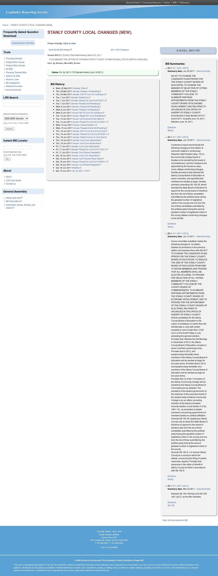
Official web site (14, 197)
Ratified (76, 167)
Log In (103, 547)
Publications (184, 3)
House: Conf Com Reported (86, 155)
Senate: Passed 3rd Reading (86, 106)
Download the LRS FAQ (23, 42)
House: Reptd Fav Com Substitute (89, 115)
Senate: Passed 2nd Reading (85, 103)
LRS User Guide (13, 180)
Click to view (69, 43)
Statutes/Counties (14, 86)
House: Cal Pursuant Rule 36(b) (88, 118)
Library (167, 3)
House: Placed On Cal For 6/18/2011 (90, 161)
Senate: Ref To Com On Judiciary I (89, 94)
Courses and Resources (152, 3)
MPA (175, 3)
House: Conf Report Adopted (86, 164)
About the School (133, 3)
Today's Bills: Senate (15, 65)
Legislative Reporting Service (27, 12)
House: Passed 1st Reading (86, 109)
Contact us (11, 183)
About (8, 176)
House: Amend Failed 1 (85, 124)
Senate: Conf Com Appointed (87, 140)
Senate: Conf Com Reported (85, 146)
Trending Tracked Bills (16, 72)
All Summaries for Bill (178, 520)
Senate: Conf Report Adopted (86, 152)
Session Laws (12, 79)
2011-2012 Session (120, 49)
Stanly (170, 130)
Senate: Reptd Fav (80, 97)
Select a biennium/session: (15, 113)
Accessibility (112, 547)
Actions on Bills (13, 75)
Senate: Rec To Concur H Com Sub (90, 130)
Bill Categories (13, 82)
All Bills (9, 68)
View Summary (203, 70)
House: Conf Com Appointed (87, 143)
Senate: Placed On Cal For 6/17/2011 (89, 149)
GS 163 (171, 505)
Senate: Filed (80, 88)
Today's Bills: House (15, 61)
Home (5, 24)
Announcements (13, 89)
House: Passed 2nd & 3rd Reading (90, 127)
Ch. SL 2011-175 (81, 170)
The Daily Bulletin (14, 58)
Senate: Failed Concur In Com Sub (90, 137)
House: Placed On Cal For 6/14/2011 (90, 121)
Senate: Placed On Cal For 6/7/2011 (89, 100)
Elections (172, 127)
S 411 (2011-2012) (180, 67)
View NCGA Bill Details (60, 49)
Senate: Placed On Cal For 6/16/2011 (91, 134)
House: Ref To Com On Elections (88, 112)
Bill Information (14, 201)
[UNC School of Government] (64, 2)
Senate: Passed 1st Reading (87, 91)
